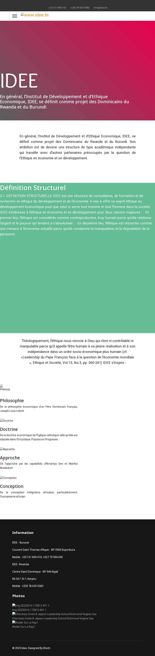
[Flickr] (95, 3)
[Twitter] (66, 3)
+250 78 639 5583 (79, 7)
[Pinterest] (72, 3)
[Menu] (14, 16)
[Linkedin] (83, 3)
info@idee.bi (100, 7)
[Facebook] (60, 3)
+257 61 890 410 (57, 7)
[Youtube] (78, 3)
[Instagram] (89, 3)
